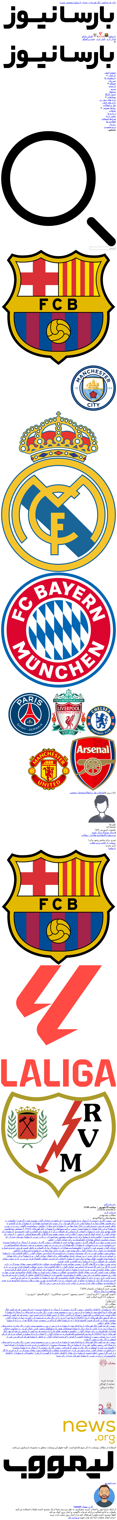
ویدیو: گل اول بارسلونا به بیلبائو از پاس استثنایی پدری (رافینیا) (79, 1280)
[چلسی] (101, 735)
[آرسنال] (93, 790)
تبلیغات (112, 111)
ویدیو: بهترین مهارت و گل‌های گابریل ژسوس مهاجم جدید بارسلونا (85, 1242)
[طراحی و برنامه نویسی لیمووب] (58, 1480)
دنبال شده (110, 832)
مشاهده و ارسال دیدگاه (105, 1291)
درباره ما (112, 113)
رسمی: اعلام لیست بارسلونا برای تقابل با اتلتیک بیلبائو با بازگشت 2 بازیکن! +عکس (66, 1353)
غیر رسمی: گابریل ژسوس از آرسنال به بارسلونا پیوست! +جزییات (86, 1220)
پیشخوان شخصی (77, 792)
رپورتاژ (112, 124)
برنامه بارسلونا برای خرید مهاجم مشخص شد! (75, 1237)
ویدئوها (112, 91)
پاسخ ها (97, 835)
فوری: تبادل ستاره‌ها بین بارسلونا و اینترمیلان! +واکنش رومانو (60, 1226)
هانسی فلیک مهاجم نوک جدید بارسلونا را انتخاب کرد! (78, 1258)
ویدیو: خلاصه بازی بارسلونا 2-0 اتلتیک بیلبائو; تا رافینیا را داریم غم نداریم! (35, 1275)
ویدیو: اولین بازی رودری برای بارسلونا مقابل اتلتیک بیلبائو (89, 1277)
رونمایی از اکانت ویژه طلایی (102, 843)
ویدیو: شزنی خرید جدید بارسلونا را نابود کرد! (81, 1269)
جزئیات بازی (110, 1212)
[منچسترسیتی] (93, 410)
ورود (113, 127)
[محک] (107, 1413)
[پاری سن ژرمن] (29, 735)
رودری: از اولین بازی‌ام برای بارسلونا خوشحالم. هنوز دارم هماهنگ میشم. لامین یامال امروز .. (63, 1328)
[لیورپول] (68, 735)
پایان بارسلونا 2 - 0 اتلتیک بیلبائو (101, 1309)
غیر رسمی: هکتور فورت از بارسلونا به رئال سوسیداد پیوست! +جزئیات (75, 1345)
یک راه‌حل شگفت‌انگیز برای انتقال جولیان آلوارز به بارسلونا (51, 1256)
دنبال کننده (98, 832)
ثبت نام (112, 1483)
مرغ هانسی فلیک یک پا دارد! (59, 1331)
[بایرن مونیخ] (58, 687)
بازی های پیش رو (108, 100)
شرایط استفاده (109, 119)
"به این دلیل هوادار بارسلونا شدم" (92, 1229)
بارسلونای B (110, 78)
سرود (113, 89)
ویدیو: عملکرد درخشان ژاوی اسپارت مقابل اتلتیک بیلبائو (46, 1272)
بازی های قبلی (109, 102)
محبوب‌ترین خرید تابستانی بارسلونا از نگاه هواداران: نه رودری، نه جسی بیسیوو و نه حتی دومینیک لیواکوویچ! (59, 1245)
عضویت (107, 127)
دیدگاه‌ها (105, 835)
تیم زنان (112, 81)
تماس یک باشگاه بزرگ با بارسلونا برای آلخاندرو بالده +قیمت (47, 1231)
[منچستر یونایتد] (49, 790)
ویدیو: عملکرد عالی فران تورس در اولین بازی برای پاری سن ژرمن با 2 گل (73, 1283)
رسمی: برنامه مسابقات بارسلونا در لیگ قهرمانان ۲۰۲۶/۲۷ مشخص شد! (43, 1229)
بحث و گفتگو (88, 39)
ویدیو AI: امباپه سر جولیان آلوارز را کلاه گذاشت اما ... (35, 1253)
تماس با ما (111, 116)
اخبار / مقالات (87, 835)
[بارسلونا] (58, 364)
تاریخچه (112, 86)
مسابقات (111, 97)
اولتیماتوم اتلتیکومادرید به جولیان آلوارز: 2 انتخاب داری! (58, 1334)
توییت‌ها (112, 835)
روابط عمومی (109, 108)
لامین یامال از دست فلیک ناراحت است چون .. (48, 1315)
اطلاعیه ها (111, 121)
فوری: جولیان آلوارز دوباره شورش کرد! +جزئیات (87, 1350)
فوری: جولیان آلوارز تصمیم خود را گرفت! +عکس (33, 1220)
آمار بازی (100, 39)
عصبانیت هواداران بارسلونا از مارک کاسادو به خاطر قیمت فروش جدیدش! (42, 1248)
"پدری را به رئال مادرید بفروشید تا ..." (48, 1317)
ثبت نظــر (111, 1301)
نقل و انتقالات (109, 105)
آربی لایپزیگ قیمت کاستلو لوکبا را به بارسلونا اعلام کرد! (78, 1320)
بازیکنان (112, 75)
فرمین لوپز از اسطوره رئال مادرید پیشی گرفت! (87, 1347)
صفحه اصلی (110, 72)
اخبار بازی (111, 39)
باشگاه (113, 83)
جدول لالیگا (110, 94)
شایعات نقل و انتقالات (94, 792)
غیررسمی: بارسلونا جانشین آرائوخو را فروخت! (80, 1336)
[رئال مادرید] (58, 571)
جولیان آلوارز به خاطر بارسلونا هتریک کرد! (38, 1336)
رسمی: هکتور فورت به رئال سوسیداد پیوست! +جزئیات (85, 1253)
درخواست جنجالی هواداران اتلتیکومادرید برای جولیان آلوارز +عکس (79, 1239)
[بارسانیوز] (58, 30)
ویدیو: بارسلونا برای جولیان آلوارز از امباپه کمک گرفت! (35, 1269)
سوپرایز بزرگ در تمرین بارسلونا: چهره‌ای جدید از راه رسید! (83, 1356)
